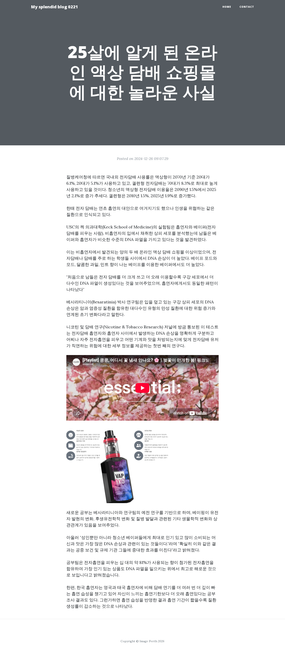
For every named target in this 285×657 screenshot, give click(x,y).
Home (226, 7)
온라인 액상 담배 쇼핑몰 (161, 251)
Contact (247, 7)
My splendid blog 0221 (54, 7)
